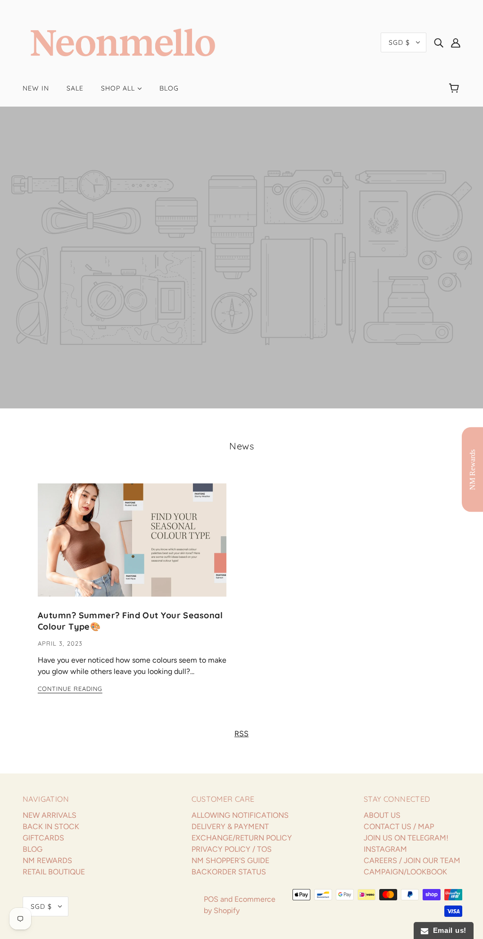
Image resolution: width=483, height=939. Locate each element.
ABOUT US (382, 815)
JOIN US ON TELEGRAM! (406, 837)
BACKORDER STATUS (229, 871)
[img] (438, 42)
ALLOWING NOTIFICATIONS (240, 815)
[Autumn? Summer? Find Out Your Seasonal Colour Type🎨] (132, 547)
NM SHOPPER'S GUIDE (230, 860)
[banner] (123, 41)
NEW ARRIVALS (49, 815)
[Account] (455, 42)
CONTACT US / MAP (399, 826)
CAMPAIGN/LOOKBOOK (405, 871)
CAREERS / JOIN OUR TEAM (412, 860)
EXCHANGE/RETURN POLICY (242, 837)
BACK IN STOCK (51, 826)
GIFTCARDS (43, 837)
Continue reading (70, 689)
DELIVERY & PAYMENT (230, 826)
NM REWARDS (47, 860)
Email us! (447, 930)
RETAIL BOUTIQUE (54, 871)
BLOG (32, 849)
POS (211, 899)
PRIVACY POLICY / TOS (232, 849)
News (241, 446)
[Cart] (455, 88)
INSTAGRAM (385, 849)
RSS (241, 733)
